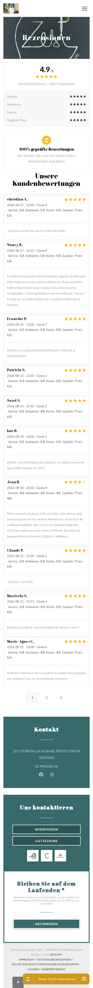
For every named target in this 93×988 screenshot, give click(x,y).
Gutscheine (46, 841)
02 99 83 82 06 (46, 766)
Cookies (35, 969)
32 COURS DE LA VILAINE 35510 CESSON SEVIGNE (47, 754)
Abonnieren (46, 924)
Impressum (28, 960)
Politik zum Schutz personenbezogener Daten (46, 965)
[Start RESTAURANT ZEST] (11, 8)
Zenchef (56, 954)
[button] (85, 9)
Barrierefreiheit (54, 969)
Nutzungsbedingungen (55, 960)
